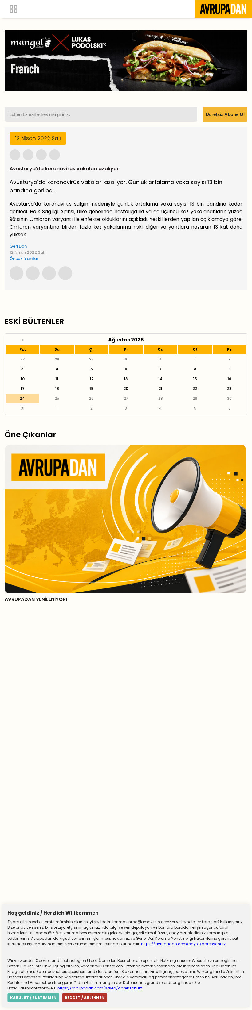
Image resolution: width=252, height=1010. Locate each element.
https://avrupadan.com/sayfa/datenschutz (183, 943)
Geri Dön (18, 246)
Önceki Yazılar (24, 258)
